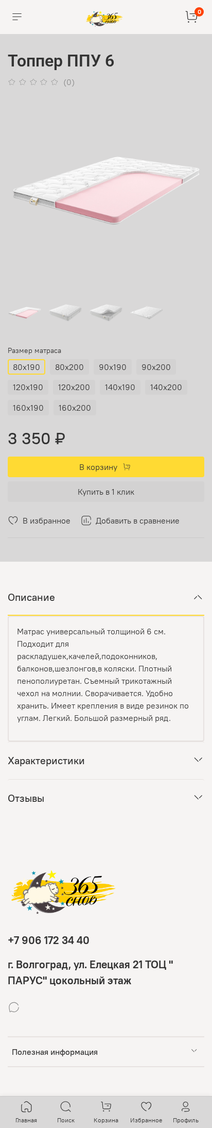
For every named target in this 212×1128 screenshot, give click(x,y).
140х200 (166, 387)
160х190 (28, 407)
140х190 (120, 387)
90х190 (113, 367)
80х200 (69, 367)
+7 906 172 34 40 (49, 940)
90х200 (156, 367)
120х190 (28, 387)
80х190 (26, 367)
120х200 (74, 387)
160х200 (75, 407)
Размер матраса (34, 350)
